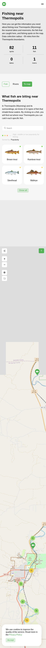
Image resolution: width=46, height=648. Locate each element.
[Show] (33, 546)
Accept (10, 640)
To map (27, 84)
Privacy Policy (15, 635)
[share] (4, 251)
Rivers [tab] (16, 84)
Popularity (15, 140)
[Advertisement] (23, 223)
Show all (23, 190)
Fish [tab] (6, 84)
